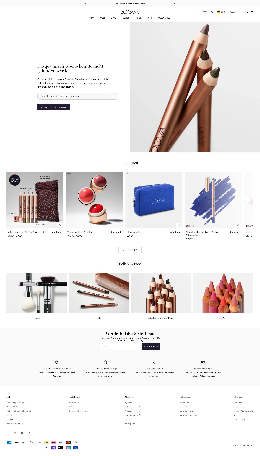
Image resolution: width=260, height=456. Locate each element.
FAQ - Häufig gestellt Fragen (19, 411)
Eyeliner (128, 402)
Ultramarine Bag (134, 232)
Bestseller (184, 407)
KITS (150, 18)
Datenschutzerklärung (78, 411)
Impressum (74, 402)
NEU (92, 18)
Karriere (237, 415)
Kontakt (9, 415)
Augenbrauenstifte (133, 415)
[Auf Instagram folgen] (15, 433)
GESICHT (127, 18)
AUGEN (102, 18)
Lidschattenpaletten (134, 407)
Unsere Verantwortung (243, 411)
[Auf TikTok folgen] (29, 433)
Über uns (238, 402)
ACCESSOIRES (163, 18)
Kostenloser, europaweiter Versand (130, 3)
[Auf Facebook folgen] (7, 433)
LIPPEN (114, 18)
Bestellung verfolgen (15, 402)
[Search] (112, 96)
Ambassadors (240, 419)
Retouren (10, 419)
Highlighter (130, 423)
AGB (70, 407)
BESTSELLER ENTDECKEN (53, 107)
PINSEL (139, 18)
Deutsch (233, 12)
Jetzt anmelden (151, 346)
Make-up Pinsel (186, 411)
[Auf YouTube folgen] (22, 433)
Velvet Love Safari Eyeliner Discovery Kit (26, 232)
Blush (127, 419)
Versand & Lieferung (15, 407)
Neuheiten (184, 402)
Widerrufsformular (14, 423)
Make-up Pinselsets (188, 415)
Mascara (129, 411)
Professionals (240, 407)
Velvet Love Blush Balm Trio (79, 232)
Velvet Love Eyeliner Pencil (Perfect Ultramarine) (202, 233)
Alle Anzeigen (130, 250)
